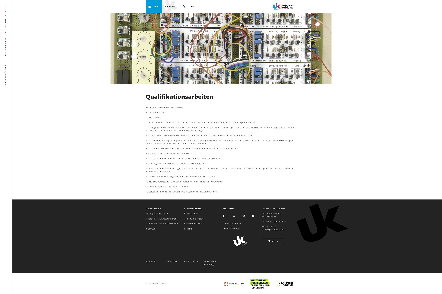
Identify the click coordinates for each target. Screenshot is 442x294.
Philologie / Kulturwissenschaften (161, 218)
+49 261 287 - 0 (269, 226)
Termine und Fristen (193, 218)
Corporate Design (231, 228)
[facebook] (224, 215)
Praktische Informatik (5, 75)
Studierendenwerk (193, 223)
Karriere (188, 228)
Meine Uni (273, 241)
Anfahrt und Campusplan (274, 221)
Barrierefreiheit (191, 261)
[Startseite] (5, 6)
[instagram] (234, 215)
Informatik (150, 228)
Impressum (151, 261)
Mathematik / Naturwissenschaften (162, 223)
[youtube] (243, 215)
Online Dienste (191, 213)
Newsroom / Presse (232, 223)
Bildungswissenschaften (157, 213)
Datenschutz (171, 261)
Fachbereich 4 (5, 22)
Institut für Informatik (5, 46)
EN (192, 6)
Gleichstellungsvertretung (211, 263)
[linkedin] (253, 215)
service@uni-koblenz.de (273, 229)
